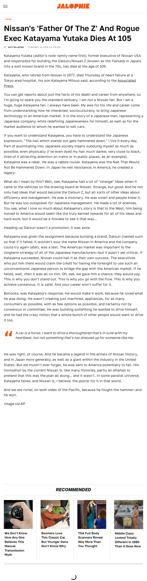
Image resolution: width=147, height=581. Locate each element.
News (9, 19)
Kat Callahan (16, 47)
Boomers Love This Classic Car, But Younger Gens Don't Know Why (54, 539)
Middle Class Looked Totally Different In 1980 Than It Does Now (128, 540)
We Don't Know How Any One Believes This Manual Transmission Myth (16, 544)
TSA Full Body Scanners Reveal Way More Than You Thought (90, 539)
